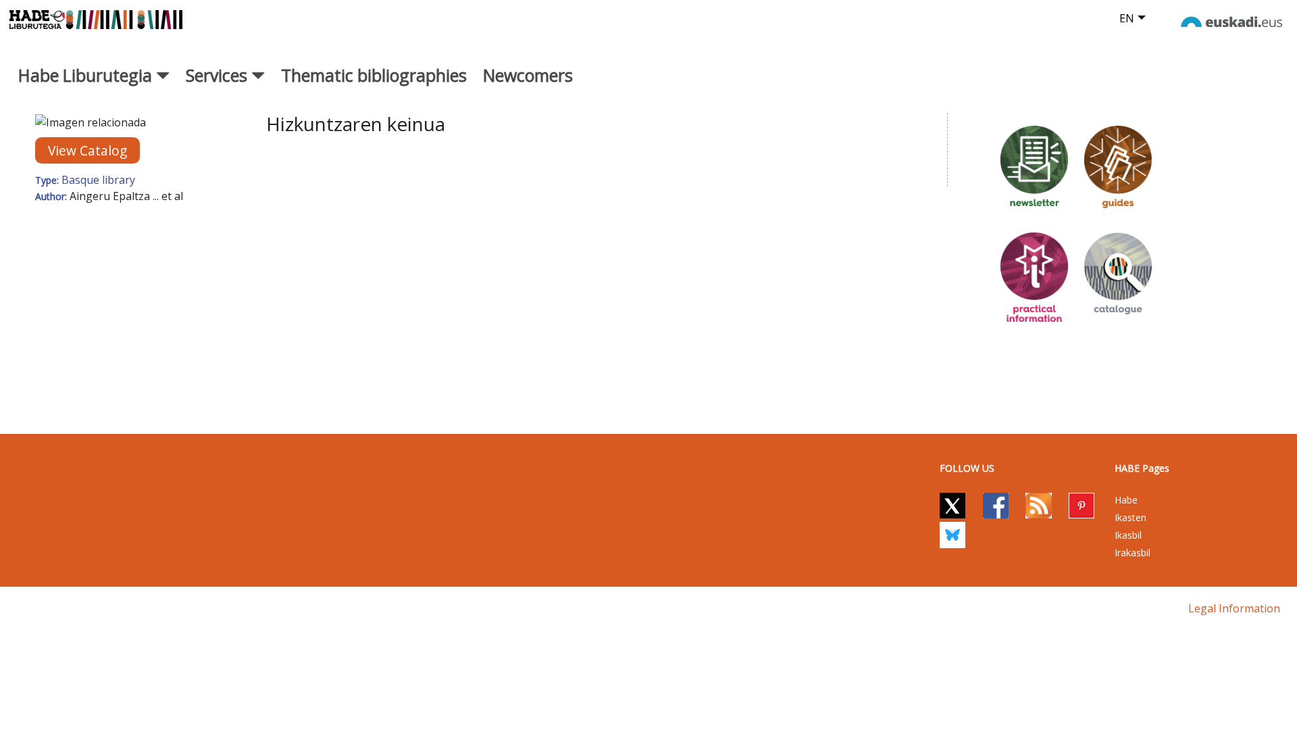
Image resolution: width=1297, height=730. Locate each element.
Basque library (98, 179)
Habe (1126, 499)
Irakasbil (1132, 552)
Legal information (1234, 608)
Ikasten (1130, 517)
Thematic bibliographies (374, 75)
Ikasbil (1128, 535)
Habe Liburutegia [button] (87, 75)
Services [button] (218, 75)
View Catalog (87, 150)
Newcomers (528, 75)
